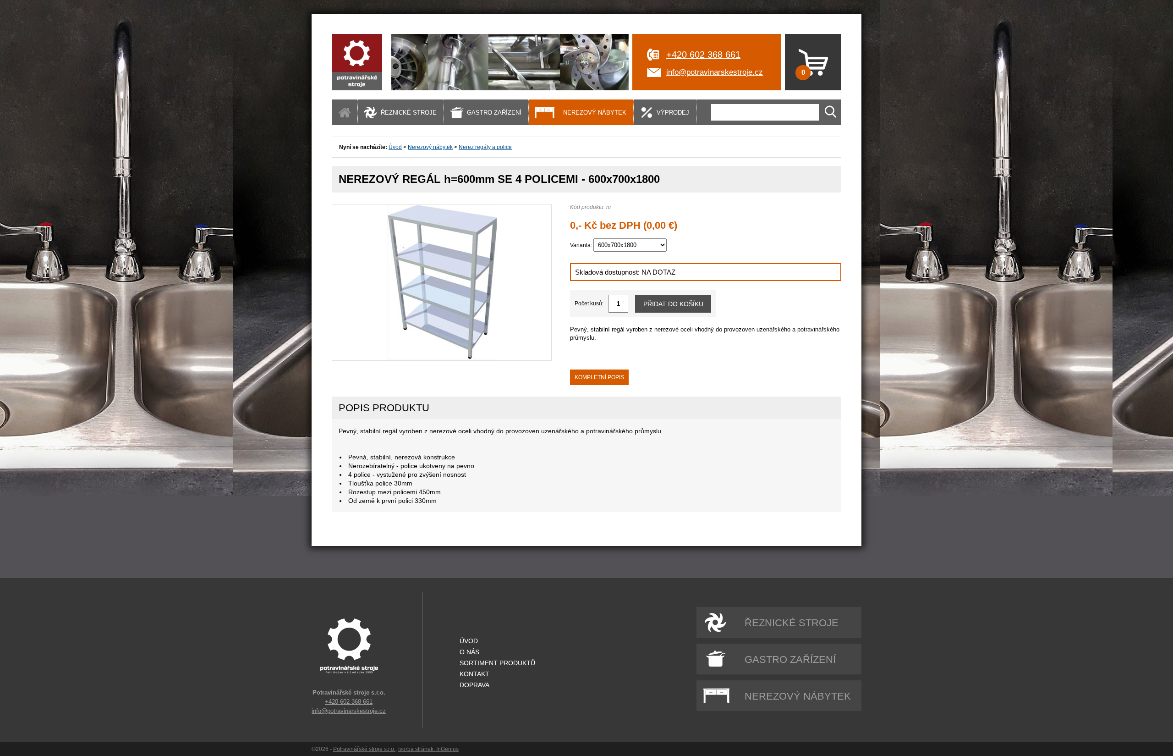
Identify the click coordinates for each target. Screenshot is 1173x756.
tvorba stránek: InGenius (428, 749)
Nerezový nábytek (430, 147)
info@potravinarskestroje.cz (714, 72)
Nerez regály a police (485, 147)
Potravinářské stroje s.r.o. (364, 749)
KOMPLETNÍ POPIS (599, 377)
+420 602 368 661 (703, 55)
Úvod (395, 147)
